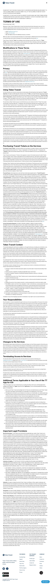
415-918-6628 (12, 33)
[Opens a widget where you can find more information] (45, 581)
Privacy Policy (23, 360)
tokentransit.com (26, 53)
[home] (8, 3)
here (37, 38)
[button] (47, 3)
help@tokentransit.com (13, 31)
